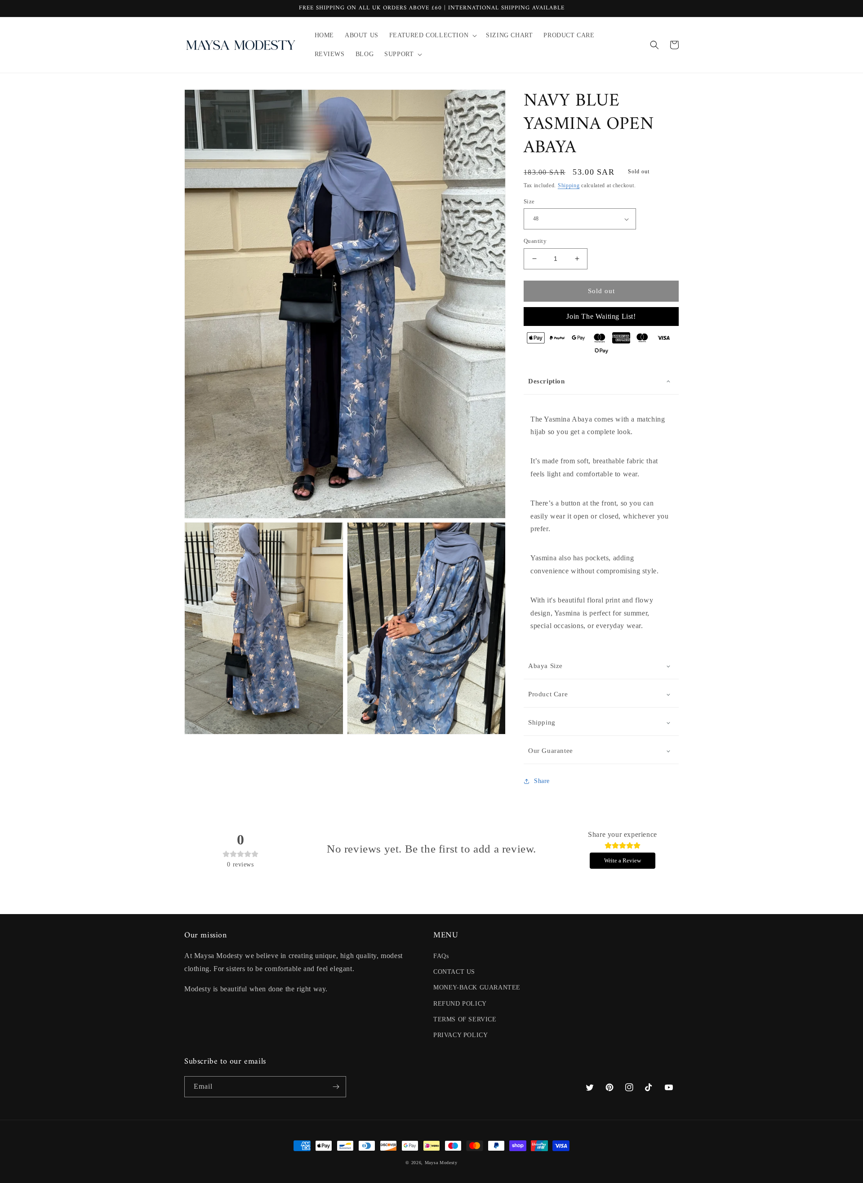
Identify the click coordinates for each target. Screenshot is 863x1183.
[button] (432, 35)
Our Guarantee (550, 750)
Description (546, 381)
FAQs (441, 956)
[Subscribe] (336, 1086)
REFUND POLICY (460, 1003)
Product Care (548, 694)
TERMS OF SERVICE (465, 1019)
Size (529, 201)
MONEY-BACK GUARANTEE (476, 987)
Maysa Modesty (441, 1162)
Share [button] (542, 781)
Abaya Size (545, 665)
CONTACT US (454, 971)
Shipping (569, 185)
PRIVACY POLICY (460, 1035)
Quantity (535, 240)
